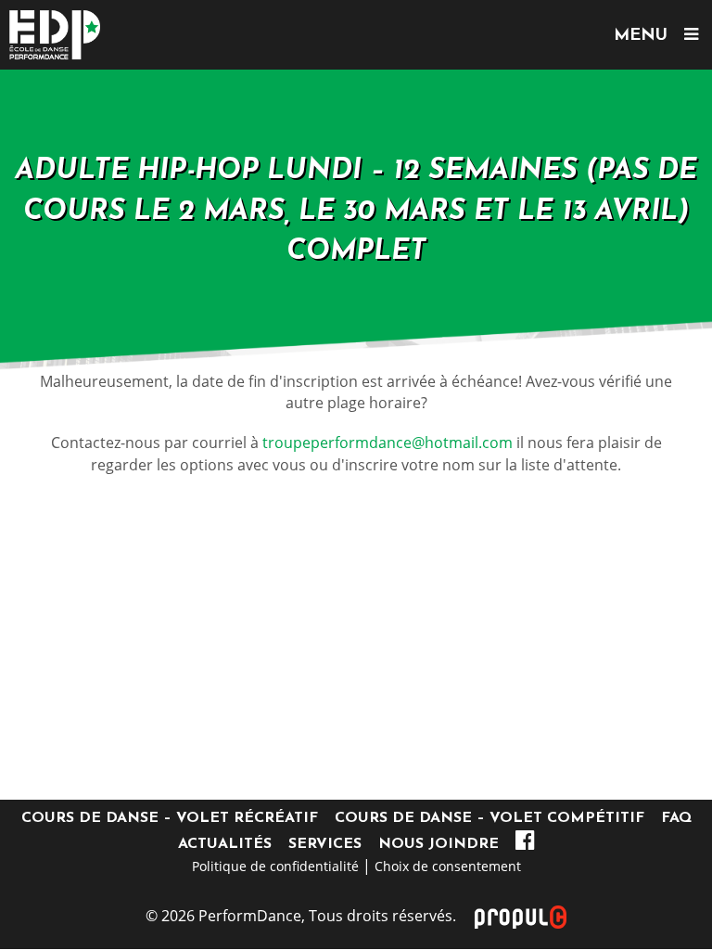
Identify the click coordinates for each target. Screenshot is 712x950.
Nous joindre (438, 844)
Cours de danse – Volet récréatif (169, 818)
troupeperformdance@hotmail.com (387, 442)
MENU (649, 36)
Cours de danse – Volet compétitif (489, 818)
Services (325, 844)
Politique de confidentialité (275, 866)
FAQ (676, 818)
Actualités (225, 844)
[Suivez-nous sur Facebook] (525, 844)
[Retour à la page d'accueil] (356, 35)
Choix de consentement (448, 866)
